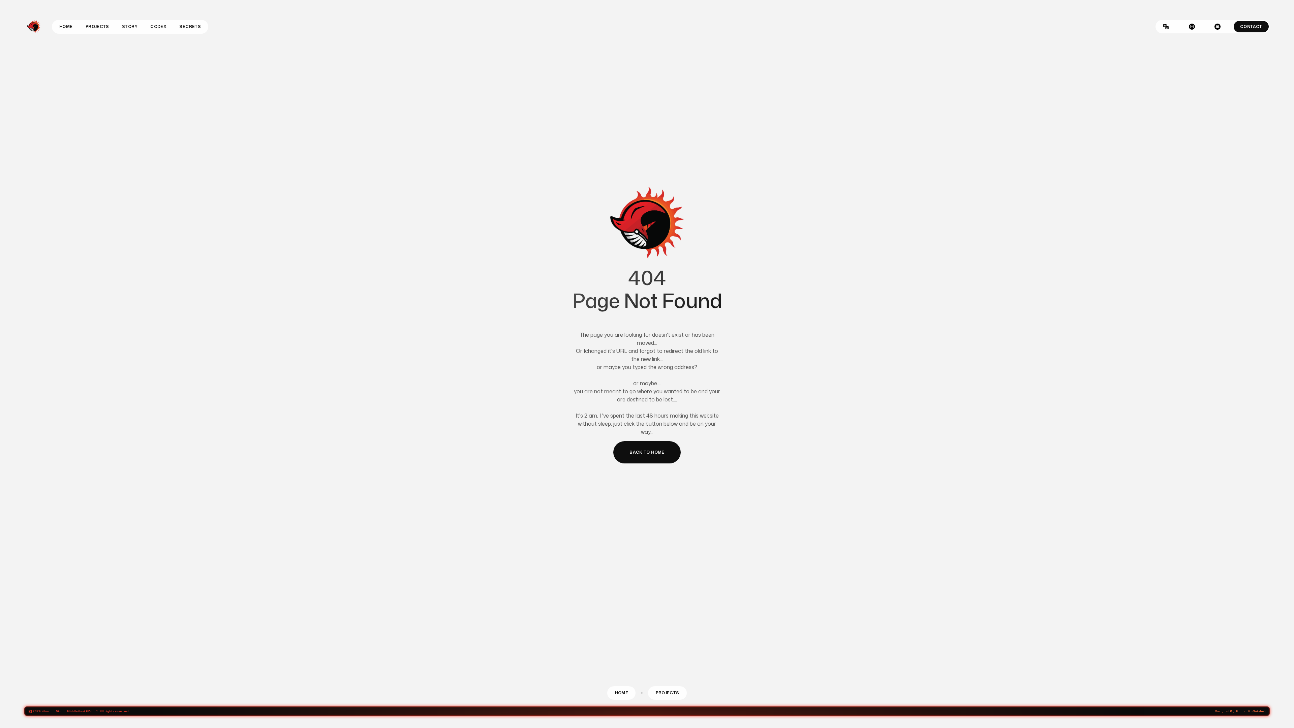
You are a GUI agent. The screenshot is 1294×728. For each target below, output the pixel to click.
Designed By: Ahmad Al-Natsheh (1240, 711)
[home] (33, 26)
